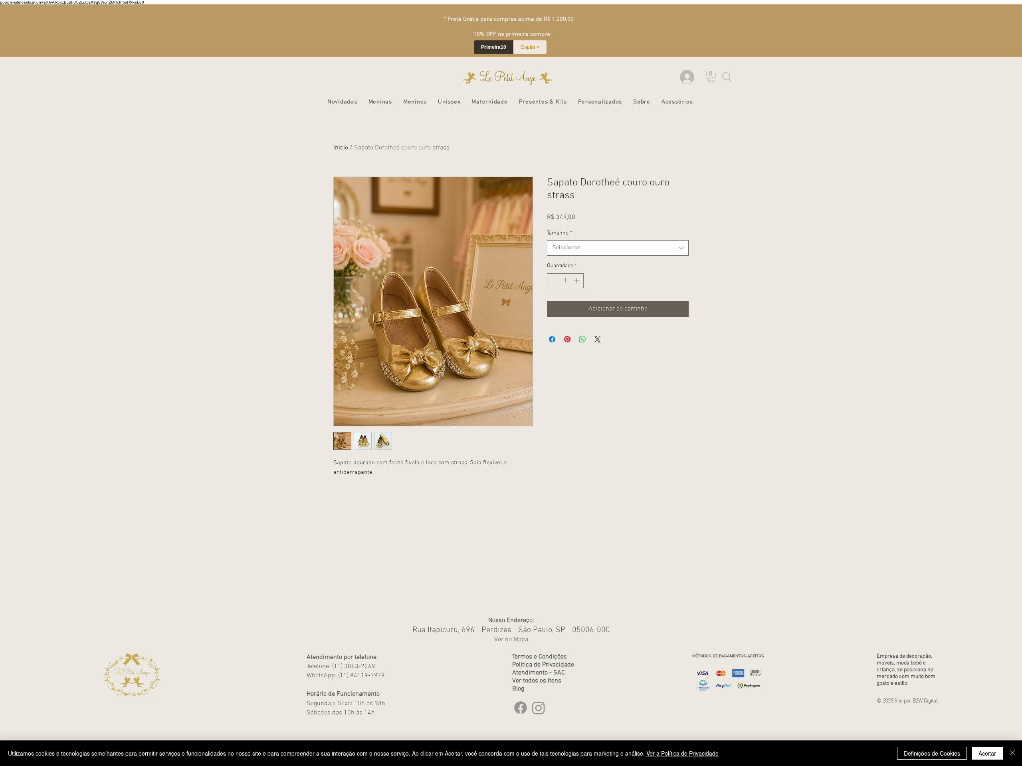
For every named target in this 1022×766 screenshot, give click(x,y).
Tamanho (559, 233)
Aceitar (987, 753)
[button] (380, 102)
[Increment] (577, 281)
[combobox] (618, 248)
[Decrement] (553, 281)
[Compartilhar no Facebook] (552, 339)
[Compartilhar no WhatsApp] (582, 339)
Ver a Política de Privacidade (682, 753)
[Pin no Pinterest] (567, 339)
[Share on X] (597, 339)
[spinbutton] (565, 281)
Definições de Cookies (932, 753)
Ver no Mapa (511, 640)
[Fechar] (1012, 753)
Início (340, 148)
